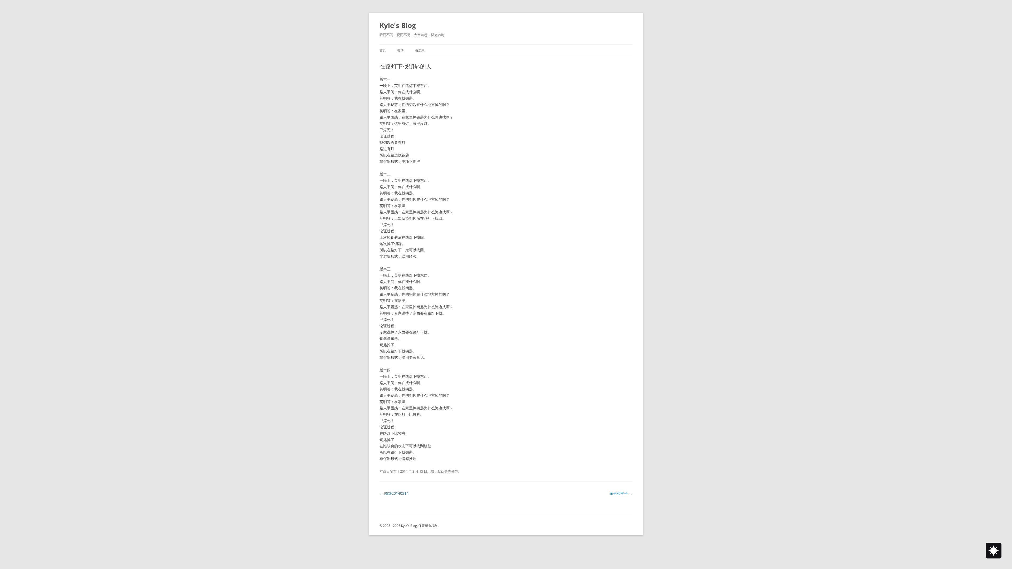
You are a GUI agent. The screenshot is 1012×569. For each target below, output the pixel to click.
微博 (400, 50)
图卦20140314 (394, 493)
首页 (383, 50)
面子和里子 (620, 493)
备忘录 (420, 50)
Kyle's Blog (398, 25)
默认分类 (444, 471)
